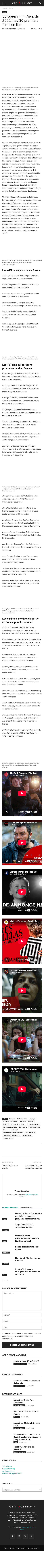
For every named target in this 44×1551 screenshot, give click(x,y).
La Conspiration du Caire (17, 1124)
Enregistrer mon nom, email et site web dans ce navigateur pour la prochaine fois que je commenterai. (21, 1336)
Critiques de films (19, 1386)
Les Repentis (23, 1127)
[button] (4, 3)
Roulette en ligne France (11, 1473)
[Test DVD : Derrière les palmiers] (7, 1452)
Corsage (32, 1119)
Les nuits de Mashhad (10, 1127)
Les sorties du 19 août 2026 (26, 1361)
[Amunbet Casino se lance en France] (7, 1416)
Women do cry (7, 1138)
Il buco (5, 1124)
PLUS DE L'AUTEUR (26, 1207)
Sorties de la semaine (14, 1355)
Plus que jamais (30, 1132)
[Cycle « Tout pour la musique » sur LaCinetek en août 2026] (8, 1272)
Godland (31, 1121)
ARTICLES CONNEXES (9, 1207)
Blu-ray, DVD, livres (19, 1452)
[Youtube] (31, 1536)
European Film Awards (10, 1121)
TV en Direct (7, 1466)
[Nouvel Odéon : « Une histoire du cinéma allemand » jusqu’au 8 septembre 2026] (8, 1216)
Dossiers (16, 1417)
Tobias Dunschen (10, 29)
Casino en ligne (8, 1471)
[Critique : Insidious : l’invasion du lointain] (7, 1385)
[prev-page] (3, 1280)
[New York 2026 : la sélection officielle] (8, 1261)
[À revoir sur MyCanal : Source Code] (7, 1428)
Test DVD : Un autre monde (10, 1166)
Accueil (4, 9)
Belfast (19, 1119)
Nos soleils (6, 1130)
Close (25, 1119)
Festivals (5, 1230)
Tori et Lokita (16, 1135)
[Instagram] (19, 1536)
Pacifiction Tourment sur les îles (13, 1132)
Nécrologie (6, 1252)
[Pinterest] (15, 34)
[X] (10, 34)
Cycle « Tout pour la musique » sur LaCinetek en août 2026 (27, 1272)
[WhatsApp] (21, 34)
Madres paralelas (34, 1127)
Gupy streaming (8, 1469)
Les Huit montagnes (34, 1124)
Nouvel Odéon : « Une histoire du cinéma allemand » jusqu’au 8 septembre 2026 (28, 1216)
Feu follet (23, 1121)
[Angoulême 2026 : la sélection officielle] (8, 1227)
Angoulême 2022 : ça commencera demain (33, 1166)
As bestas (12, 1119)
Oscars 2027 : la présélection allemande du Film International (27, 1238)
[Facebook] (4, 34)
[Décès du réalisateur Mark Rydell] (8, 1250)
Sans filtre (6, 1135)
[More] (26, 34)
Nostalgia (15, 1130)
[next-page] (7, 1280)
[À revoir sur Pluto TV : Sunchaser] (7, 1405)
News (11, 9)
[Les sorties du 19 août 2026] (7, 1366)
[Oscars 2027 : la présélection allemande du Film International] (8, 1238)
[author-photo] (22, 1188)
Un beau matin (27, 1135)
